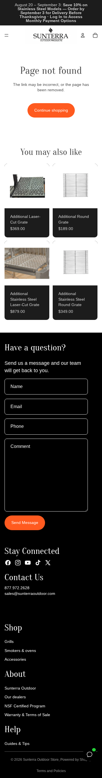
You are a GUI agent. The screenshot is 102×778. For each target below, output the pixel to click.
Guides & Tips (17, 743)
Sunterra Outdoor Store (41, 760)
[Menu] (6, 35)
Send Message (24, 523)
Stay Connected (32, 551)
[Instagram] (17, 562)
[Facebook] (8, 562)
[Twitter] (47, 562)
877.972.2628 (17, 588)
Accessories (15, 659)
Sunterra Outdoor (20, 688)
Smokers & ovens (20, 650)
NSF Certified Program (25, 706)
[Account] (82, 35)
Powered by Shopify (75, 760)
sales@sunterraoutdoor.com (30, 593)
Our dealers (15, 697)
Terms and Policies (51, 771)
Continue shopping (51, 110)
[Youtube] (27, 562)
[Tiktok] (38, 562)
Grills (9, 641)
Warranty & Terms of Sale (27, 715)
